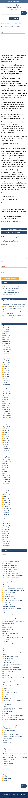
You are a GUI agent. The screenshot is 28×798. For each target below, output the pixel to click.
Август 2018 (6, 510)
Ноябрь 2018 (6, 504)
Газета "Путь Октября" (9, 592)
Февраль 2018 (6, 522)
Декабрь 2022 (6, 411)
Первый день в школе (9, 290)
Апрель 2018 (6, 518)
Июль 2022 (6, 421)
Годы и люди (6, 594)
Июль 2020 (6, 465)
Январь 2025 (6, 364)
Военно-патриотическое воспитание (13, 588)
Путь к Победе (7, 704)
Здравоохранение (8, 612)
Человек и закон (7, 761)
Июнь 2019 (6, 491)
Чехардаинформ (7, 765)
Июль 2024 (6, 374)
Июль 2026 (6, 330)
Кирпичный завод (7, 627)
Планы (5, 696)
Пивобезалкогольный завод (10, 692)
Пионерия (5, 694)
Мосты (5, 673)
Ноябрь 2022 (6, 413)
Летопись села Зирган (9, 317)
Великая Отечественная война (11, 586)
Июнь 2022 (6, 423)
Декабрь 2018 (6, 502)
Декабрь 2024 (6, 366)
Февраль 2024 (6, 384)
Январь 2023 (6, 409)
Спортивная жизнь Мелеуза (10, 725)
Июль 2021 (6, 442)
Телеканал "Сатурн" (8, 742)
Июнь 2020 (6, 467)
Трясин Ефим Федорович (9, 746)
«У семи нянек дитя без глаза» (11, 288)
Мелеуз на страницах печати (10, 656)
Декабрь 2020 (6, 456)
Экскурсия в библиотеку (14, 229)
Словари (5, 713)
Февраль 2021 (6, 452)
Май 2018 (5, 516)
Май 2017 (5, 539)
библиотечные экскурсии (17, 221)
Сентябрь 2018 (7, 508)
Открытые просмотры (9, 686)
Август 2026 (6, 328)
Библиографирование (9, 571)
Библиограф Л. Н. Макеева (10, 569)
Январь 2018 (6, 524)
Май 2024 (5, 378)
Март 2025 (6, 361)
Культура (5, 641)
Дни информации (7, 602)
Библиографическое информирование (13, 575)
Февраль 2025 (6, 362)
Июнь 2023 (6, 399)
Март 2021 (6, 450)
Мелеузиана (6, 660)
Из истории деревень (8, 616)
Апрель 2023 (6, 403)
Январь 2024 (6, 386)
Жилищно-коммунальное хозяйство (12, 608)
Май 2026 (5, 333)
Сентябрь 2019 (7, 485)
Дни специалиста (7, 604)
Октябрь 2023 (6, 392)
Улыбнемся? (6, 750)
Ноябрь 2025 (6, 345)
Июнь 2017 (6, 537)
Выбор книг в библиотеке (14, 232)
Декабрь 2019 (6, 479)
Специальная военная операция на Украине (14, 723)
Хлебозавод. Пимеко (8, 759)
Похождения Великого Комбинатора (13, 700)
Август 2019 (6, 487)
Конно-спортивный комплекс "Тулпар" (13, 637)
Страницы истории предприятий (11, 734)
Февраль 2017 (6, 545)
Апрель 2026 (6, 335)
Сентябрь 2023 (7, 394)
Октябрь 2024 (6, 370)
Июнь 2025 (6, 355)
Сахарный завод (7, 711)
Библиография (7, 579)
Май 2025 (5, 357)
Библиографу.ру (14, 7)
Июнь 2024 (6, 376)
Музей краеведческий (9, 681)
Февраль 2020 (6, 475)
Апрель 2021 (6, 448)
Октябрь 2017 (6, 529)
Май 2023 (5, 401)
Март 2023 (6, 405)
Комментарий (5, 244)
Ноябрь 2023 (6, 390)
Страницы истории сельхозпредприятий (13, 736)
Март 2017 (6, 543)
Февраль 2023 (6, 407)
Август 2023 (6, 395)
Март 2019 (6, 496)
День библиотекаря (8, 596)
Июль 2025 (6, 353)
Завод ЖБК (6, 610)
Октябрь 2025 (6, 347)
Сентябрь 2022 (7, 417)
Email (3, 266)
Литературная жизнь (8, 647)
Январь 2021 (6, 454)
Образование (6, 683)
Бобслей (5, 583)
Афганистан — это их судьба (11, 565)
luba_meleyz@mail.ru (15, 1)
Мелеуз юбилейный (8, 658)
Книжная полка (7, 631)
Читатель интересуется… (10, 769)
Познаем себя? (7, 698)
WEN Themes (15, 796)
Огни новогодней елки (9, 294)
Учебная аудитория (8, 752)
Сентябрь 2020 (7, 461)
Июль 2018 (6, 512)
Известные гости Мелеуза (10, 618)
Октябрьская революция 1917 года (12, 685)
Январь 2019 (6, 500)
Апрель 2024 (6, 380)
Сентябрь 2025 (7, 349)
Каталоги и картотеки (9, 623)
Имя (2, 261)
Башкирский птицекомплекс (10, 567)
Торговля (5, 744)
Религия (5, 706)
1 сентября (6, 556)
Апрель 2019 (6, 494)
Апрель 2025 (6, 359)
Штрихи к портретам (8, 773)
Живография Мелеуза (9, 606)
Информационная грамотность (11, 619)
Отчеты (5, 688)
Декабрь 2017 (6, 525)
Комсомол (6, 635)
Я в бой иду (6, 780)
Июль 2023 (6, 397)
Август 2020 (6, 463)
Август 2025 (6, 351)
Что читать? (6, 771)
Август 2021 (6, 440)
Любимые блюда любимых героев (12, 651)
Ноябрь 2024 (6, 368)
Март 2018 (6, 520)
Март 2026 (6, 337)
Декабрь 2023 (6, 388)
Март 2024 (6, 382)
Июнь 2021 (6, 444)
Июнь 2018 (6, 514)
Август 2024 (6, 372)
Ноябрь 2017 (6, 527)
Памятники (6, 690)
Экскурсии (5, 221)
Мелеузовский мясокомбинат (11, 667)
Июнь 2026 (6, 331)
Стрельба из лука (7, 738)
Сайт (2, 272)
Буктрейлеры (6, 585)
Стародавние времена (9, 730)
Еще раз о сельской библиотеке (11, 286)
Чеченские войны (7, 767)
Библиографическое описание (11, 577)
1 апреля (5, 554)
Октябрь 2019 (6, 483)
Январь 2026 (6, 341)
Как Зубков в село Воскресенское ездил (13, 292)
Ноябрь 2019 (6, 481)
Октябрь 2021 (6, 436)
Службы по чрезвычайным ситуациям (13, 715)
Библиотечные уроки (8, 581)
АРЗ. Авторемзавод (8, 563)
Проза (4, 702)
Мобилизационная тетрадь (10, 671)
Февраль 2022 (6, 430)
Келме (4, 625)
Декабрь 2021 (6, 432)
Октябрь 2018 (6, 506)
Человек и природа (8, 763)
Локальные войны (8, 649)
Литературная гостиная (9, 645)
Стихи (4, 732)
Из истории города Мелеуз (10, 614)
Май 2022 (5, 425)
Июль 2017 (6, 535)
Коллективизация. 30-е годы (10, 633)
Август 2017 (6, 533)
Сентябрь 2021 (7, 438)
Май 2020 (5, 469)
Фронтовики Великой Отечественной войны (15, 757)
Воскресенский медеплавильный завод (13, 590)
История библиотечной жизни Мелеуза (13, 621)
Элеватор (5, 776)
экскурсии (3, 223)
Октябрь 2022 (6, 415)
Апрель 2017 (6, 541)
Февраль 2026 (6, 339)
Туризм (5, 748)
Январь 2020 (6, 477)
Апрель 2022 (6, 427)
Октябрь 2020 (6, 460)
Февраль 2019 (6, 498)
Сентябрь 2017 (7, 531)
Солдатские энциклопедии (10, 717)
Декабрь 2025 (6, 343)
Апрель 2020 (6, 471)
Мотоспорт (6, 675)
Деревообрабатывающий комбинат (12, 600)
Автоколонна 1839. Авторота (11, 558)
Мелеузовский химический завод (12, 669)
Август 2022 (6, 419)
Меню (15, 18)
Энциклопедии (7, 778)
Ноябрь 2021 (6, 434)
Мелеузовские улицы (8, 662)
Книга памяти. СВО (8, 629)
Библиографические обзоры (10, 573)
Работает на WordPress (9, 794)
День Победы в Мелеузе (9, 598)
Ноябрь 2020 (6, 458)
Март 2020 (6, 473)
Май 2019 (5, 493)
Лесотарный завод (8, 643)
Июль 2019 (6, 489)
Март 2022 (6, 428)
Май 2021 (5, 446)
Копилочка (6, 639)
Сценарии (5, 740)
